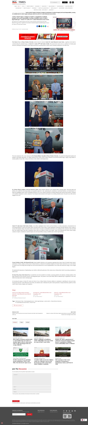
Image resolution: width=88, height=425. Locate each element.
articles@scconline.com (54, 411)
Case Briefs (37, 6)
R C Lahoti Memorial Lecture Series (22, 302)
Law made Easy (18, 8)
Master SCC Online (37, 9)
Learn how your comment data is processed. (32, 402)
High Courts (20, 338)
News (19, 6)
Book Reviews (61, 8)
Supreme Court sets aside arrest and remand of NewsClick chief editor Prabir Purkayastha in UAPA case (27, 313)
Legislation (44, 6)
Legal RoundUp (52, 6)
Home (16, 6)
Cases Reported (60, 6)
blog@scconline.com (41, 411)
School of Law (32, 302)
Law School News (68, 6)
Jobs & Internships (69, 8)
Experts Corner (30, 6)
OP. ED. (23, 6)
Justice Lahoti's (47, 301)
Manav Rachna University (56, 301)
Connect (64, 2)
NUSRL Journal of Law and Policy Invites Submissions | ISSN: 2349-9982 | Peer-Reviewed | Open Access (22, 361)
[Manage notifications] (2, 423)
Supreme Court (42, 358)
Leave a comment (18, 305)
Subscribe (51, 9)
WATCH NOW (44, 9)
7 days (21, 322)
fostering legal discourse (29, 301)
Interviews (34, 8)
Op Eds (56, 358)
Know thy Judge (27, 8)
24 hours (15, 322)
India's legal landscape (39, 301)
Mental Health (54, 8)
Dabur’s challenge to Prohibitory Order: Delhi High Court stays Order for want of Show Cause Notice (43, 341)
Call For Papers (16, 358)
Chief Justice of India (19, 301)
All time (27, 322)
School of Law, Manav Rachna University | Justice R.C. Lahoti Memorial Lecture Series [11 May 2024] (21, 294)
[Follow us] (64, 411)
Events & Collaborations (43, 8)
